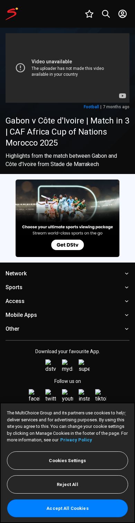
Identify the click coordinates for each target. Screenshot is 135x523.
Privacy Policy (76, 439)
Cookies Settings (67, 460)
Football (91, 106)
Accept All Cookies (67, 508)
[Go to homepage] (12, 14)
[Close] (124, 413)
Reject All (67, 484)
